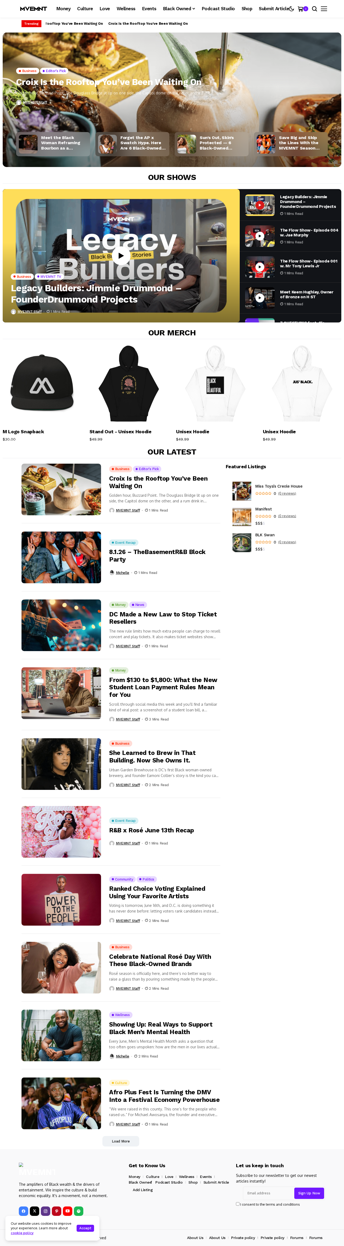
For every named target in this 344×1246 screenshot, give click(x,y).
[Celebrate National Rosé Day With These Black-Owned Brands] (61, 967)
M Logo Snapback (23, 431)
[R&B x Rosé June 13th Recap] (61, 832)
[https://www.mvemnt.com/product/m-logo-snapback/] (42, 384)
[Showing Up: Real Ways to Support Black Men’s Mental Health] (61, 1035)
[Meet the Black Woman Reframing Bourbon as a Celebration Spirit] (28, 144)
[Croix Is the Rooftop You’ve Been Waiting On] (172, 112)
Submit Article (216, 1182)
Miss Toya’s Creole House (279, 486)
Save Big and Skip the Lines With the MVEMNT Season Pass (298, 143)
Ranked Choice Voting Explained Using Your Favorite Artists (157, 892)
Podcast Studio (168, 1182)
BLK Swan (265, 535)
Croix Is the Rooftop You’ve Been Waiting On (60, 24)
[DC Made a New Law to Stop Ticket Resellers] (61, 625)
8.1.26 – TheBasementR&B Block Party (157, 555)
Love (169, 1176)
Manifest (263, 509)
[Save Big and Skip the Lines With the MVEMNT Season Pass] (266, 144)
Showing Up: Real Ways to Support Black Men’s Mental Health (160, 1028)
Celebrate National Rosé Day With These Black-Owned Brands (160, 960)
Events (206, 1176)
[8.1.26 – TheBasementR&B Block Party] (61, 557)
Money (134, 1176)
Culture (152, 1176)
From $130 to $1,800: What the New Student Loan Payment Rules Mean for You (163, 687)
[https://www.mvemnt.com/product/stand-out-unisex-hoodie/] (128, 384)
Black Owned (140, 1182)
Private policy (243, 1238)
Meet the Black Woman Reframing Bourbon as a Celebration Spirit (60, 143)
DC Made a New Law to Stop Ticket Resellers (163, 618)
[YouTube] (67, 1211)
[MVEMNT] (33, 8)
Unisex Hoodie (192, 431)
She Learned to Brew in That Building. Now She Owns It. (152, 756)
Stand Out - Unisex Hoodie (120, 431)
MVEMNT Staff (35, 102)
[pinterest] (56, 1211)
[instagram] (45, 1211)
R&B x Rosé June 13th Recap (151, 830)
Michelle (122, 573)
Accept (85, 1228)
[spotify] (78, 1211)
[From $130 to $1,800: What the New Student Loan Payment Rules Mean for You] (61, 693)
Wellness (186, 1176)
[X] (34, 1211)
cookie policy (22, 1233)
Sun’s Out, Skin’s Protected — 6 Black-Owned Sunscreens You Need (223, 143)
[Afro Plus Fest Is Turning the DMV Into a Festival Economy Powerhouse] (61, 1103)
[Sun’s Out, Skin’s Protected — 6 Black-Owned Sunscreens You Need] (186, 144)
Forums (296, 1238)
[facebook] (23, 1211)
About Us (195, 1238)
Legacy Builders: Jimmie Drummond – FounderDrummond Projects (96, 293)
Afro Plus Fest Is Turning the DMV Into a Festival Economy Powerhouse (164, 1096)
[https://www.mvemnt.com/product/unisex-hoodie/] (302, 384)
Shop (193, 1182)
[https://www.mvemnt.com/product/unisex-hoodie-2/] (215, 384)
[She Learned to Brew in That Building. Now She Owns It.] (61, 764)
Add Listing (143, 1190)
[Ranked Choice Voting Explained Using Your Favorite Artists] (61, 899)
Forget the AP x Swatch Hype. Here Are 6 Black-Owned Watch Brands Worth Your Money (142, 143)
